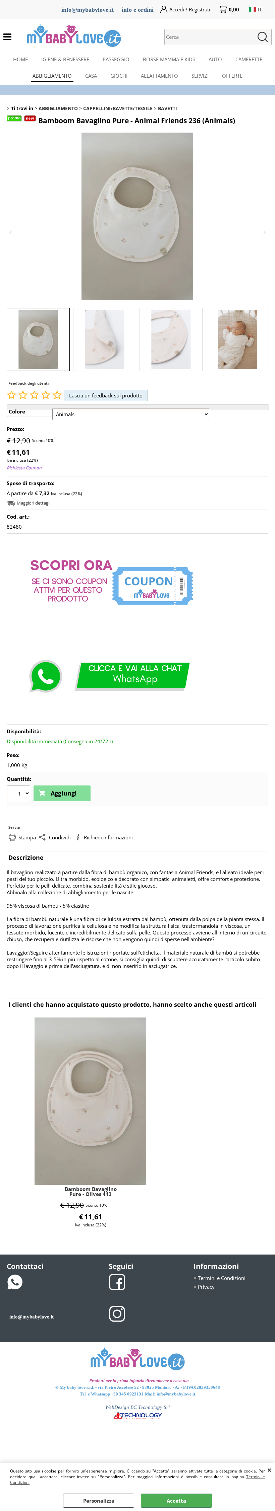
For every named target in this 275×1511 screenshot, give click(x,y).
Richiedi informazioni (108, 837)
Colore (17, 411)
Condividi (60, 837)
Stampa (27, 837)
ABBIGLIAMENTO (52, 75)
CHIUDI (269, 1469)
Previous (11, 232)
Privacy (206, 1286)
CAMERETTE (248, 59)
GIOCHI (118, 75)
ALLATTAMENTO (159, 75)
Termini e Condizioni (221, 1278)
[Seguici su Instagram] (117, 1313)
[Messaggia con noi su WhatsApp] (15, 1281)
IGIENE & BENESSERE (65, 59)
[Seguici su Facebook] (117, 1281)
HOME (20, 59)
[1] (19, 794)
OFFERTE (232, 75)
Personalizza (98, 1500)
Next (264, 232)
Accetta (176, 1500)
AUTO (215, 59)
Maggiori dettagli (33, 503)
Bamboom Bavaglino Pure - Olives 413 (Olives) (91, 1192)
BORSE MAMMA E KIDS (169, 59)
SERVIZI (200, 75)
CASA (91, 75)
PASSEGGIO (116, 59)
